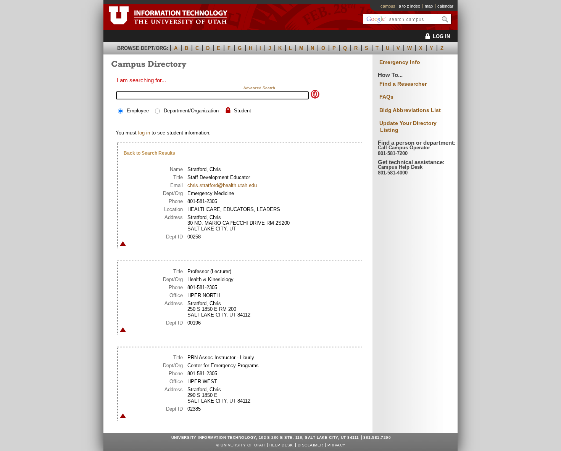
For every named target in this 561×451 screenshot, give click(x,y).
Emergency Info (399, 62)
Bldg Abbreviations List (410, 110)
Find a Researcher (403, 84)
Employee (138, 111)
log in (144, 133)
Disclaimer (310, 445)
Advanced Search (259, 88)
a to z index (409, 6)
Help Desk (281, 445)
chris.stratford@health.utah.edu (222, 185)
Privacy (336, 445)
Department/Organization (191, 111)
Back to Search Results (149, 153)
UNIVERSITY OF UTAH (243, 445)
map (429, 6)
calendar (445, 6)
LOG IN (441, 36)
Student (242, 111)
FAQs (386, 97)
